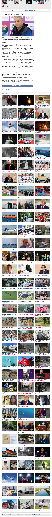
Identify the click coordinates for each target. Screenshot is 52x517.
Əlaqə (33, 514)
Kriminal (8, 10)
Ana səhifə (3, 514)
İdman (18, 10)
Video (6, 514)
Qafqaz (15, 10)
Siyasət (5, 10)
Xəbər (3, 10)
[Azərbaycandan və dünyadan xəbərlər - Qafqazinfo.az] (7, 6)
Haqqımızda (29, 514)
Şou (20, 10)
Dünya (12, 10)
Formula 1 (23, 10)
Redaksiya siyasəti (37, 514)
